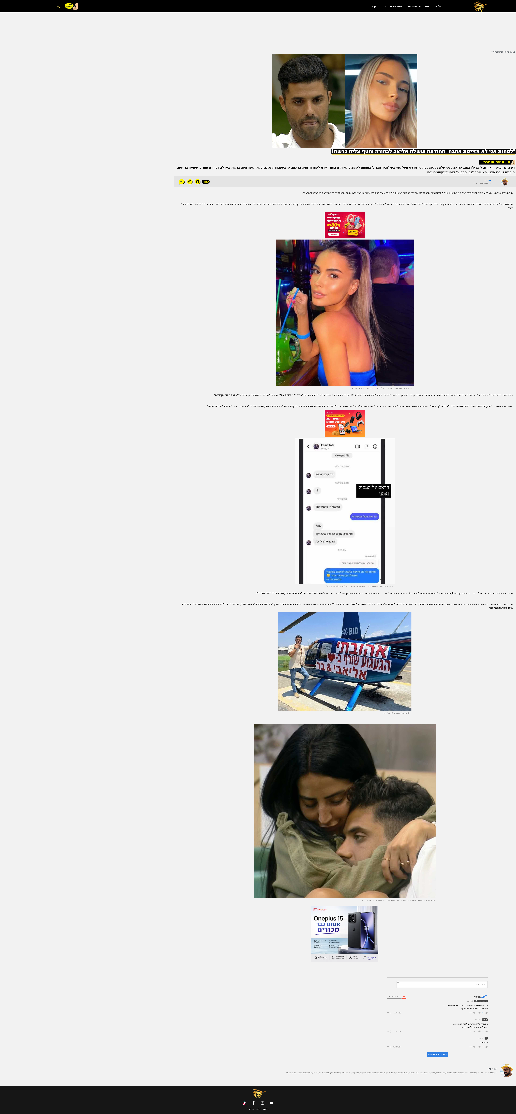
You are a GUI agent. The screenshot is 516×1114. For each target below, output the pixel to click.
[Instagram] (262, 1103)
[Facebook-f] (253, 1103)
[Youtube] (271, 1103)
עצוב (383, 6)
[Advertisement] (447, 31)
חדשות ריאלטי (497, 52)
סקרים (374, 6)
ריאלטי (427, 6)
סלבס (438, 6)
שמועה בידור (510, 52)
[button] (58, 6)
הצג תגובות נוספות (437, 1055)
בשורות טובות (396, 6)
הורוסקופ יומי (414, 6)
